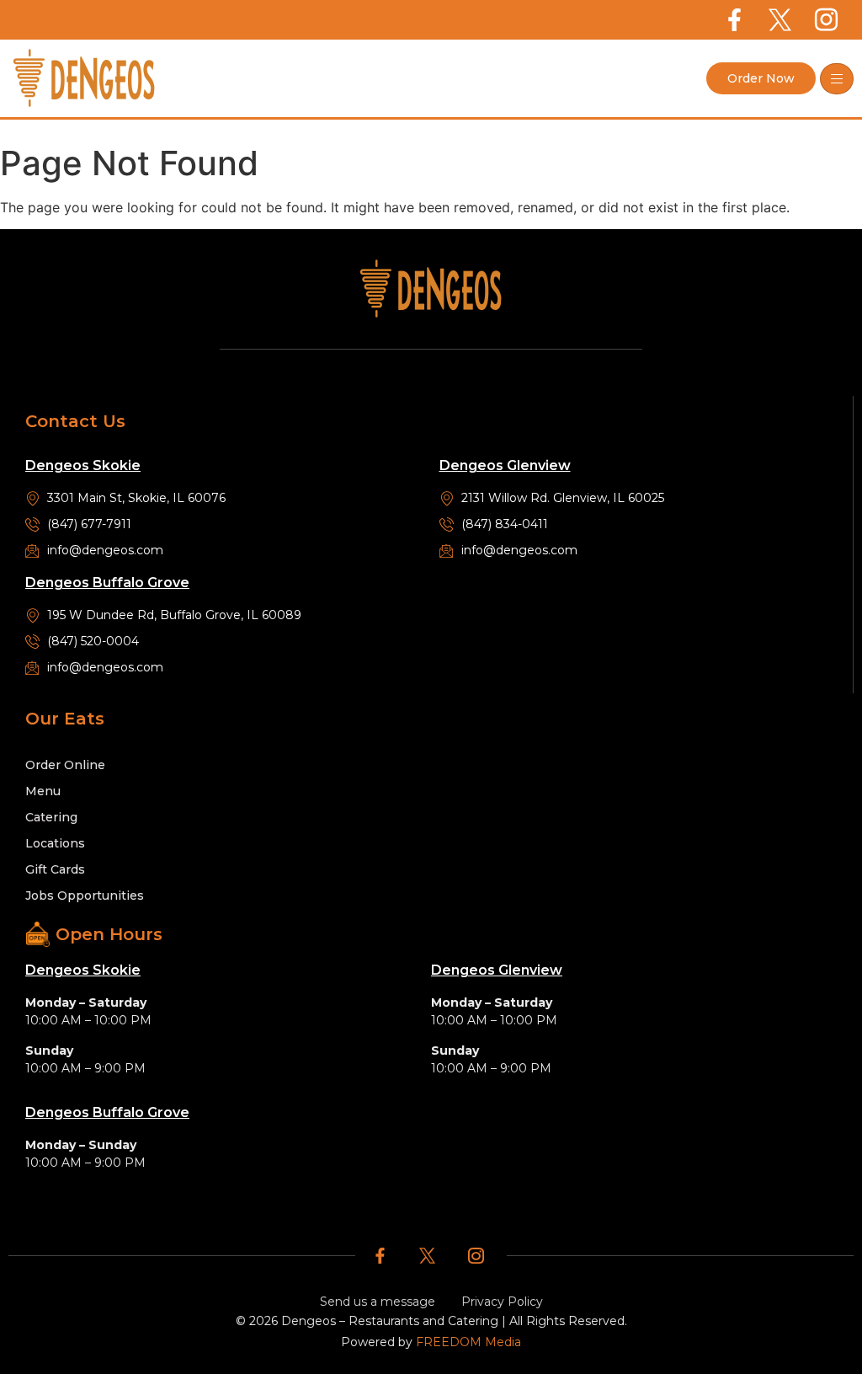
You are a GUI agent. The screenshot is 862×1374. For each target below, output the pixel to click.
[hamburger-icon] (837, 78)
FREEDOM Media (468, 1342)
